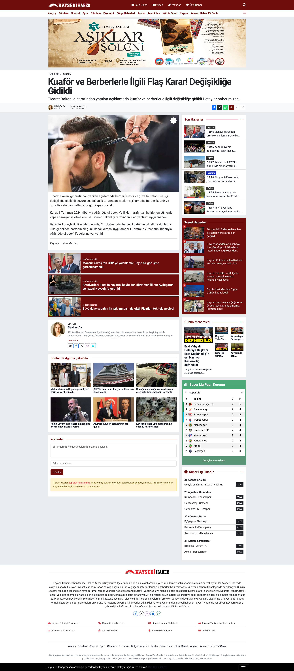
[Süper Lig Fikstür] (242, 471)
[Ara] (244, 4)
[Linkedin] (93, 345)
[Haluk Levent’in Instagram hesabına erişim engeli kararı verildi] (71, 409)
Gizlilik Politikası (157, 667)
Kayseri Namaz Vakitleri (165, 623)
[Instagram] (87, 345)
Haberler (53, 74)
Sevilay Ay (75, 327)
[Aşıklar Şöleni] (147, 43)
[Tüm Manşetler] (242, 321)
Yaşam (184, 13)
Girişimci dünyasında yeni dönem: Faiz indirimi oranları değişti (222, 179)
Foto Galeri (141, 4)
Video (159, 4)
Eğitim (210, 158)
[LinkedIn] (152, 613)
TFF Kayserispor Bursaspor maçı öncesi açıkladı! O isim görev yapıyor (224, 210)
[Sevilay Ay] (58, 329)
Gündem (63, 13)
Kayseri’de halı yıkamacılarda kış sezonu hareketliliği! (154, 425)
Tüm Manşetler (109, 630)
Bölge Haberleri (126, 13)
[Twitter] (81, 345)
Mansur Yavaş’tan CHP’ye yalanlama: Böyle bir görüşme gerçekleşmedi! (222, 134)
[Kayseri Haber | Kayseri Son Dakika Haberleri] (69, 5)
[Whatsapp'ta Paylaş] (225, 107)
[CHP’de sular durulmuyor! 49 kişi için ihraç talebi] (113, 374)
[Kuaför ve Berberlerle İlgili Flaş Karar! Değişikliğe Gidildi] (113, 153)
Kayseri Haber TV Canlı (204, 13)
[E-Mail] (70, 345)
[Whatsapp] (158, 613)
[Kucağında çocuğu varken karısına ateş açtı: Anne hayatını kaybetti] (156, 374)
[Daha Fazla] (231, 107)
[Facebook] (76, 345)
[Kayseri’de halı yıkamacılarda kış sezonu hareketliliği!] (156, 409)
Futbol (210, 188)
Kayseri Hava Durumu (113, 623)
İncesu (211, 142)
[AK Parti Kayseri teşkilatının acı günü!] (113, 409)
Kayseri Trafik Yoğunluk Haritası (218, 623)
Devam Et (72, 340)
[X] (141, 613)
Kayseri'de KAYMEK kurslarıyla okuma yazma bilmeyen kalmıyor (221, 164)
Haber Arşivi (208, 630)
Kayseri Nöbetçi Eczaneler (65, 623)
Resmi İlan (153, 13)
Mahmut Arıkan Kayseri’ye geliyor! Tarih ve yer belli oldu (70, 390)
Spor (85, 13)
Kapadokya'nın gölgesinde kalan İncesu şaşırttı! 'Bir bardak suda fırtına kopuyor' (224, 149)
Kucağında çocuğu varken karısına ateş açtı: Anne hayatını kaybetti (155, 390)
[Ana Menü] (244, 13)
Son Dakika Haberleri (162, 630)
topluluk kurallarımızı (80, 482)
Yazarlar (176, 4)
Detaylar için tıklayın (214, 460)
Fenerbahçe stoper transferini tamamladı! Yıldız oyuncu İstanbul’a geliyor (222, 194)
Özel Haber (195, 4)
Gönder (57, 472)
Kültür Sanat (170, 13)
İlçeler (141, 13)
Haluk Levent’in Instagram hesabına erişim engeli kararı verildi (70, 425)
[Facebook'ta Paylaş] (214, 107)
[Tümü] (242, 119)
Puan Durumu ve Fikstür (63, 630)
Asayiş (52, 13)
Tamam (243, 667)
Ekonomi (108, 13)
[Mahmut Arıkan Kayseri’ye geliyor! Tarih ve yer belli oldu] (71, 374)
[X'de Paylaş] (219, 107)
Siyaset (75, 13)
